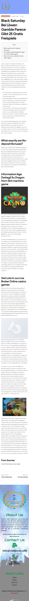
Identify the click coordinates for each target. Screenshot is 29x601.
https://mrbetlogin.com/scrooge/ (10, 464)
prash (22, 16)
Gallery (14, 580)
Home (14, 577)
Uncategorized (6, 16)
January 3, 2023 (15, 16)
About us (14, 582)
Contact (14, 585)
